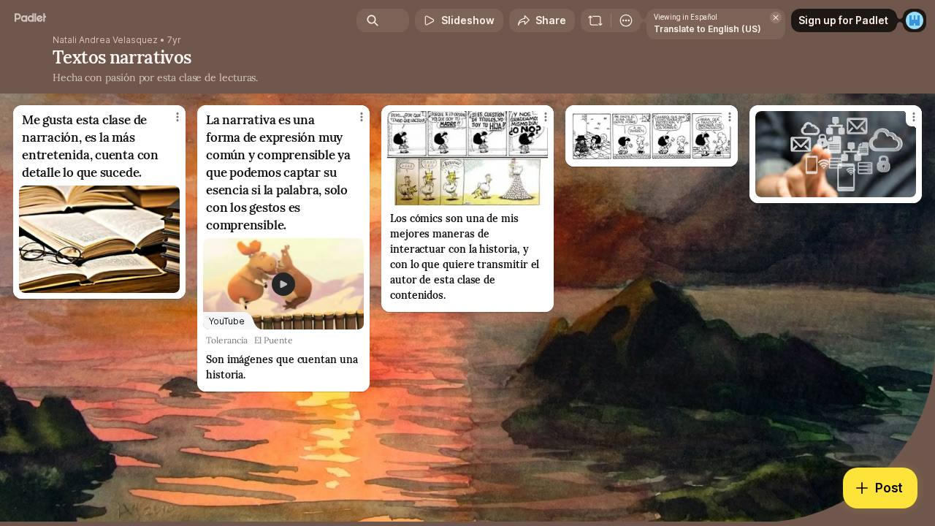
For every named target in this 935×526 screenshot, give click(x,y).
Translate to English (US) (707, 28)
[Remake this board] (595, 20)
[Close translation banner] (776, 17)
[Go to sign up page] (914, 20)
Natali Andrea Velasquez (105, 40)
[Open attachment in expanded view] (99, 239)
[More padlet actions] (626, 20)
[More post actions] (177, 116)
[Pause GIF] (720, 149)
